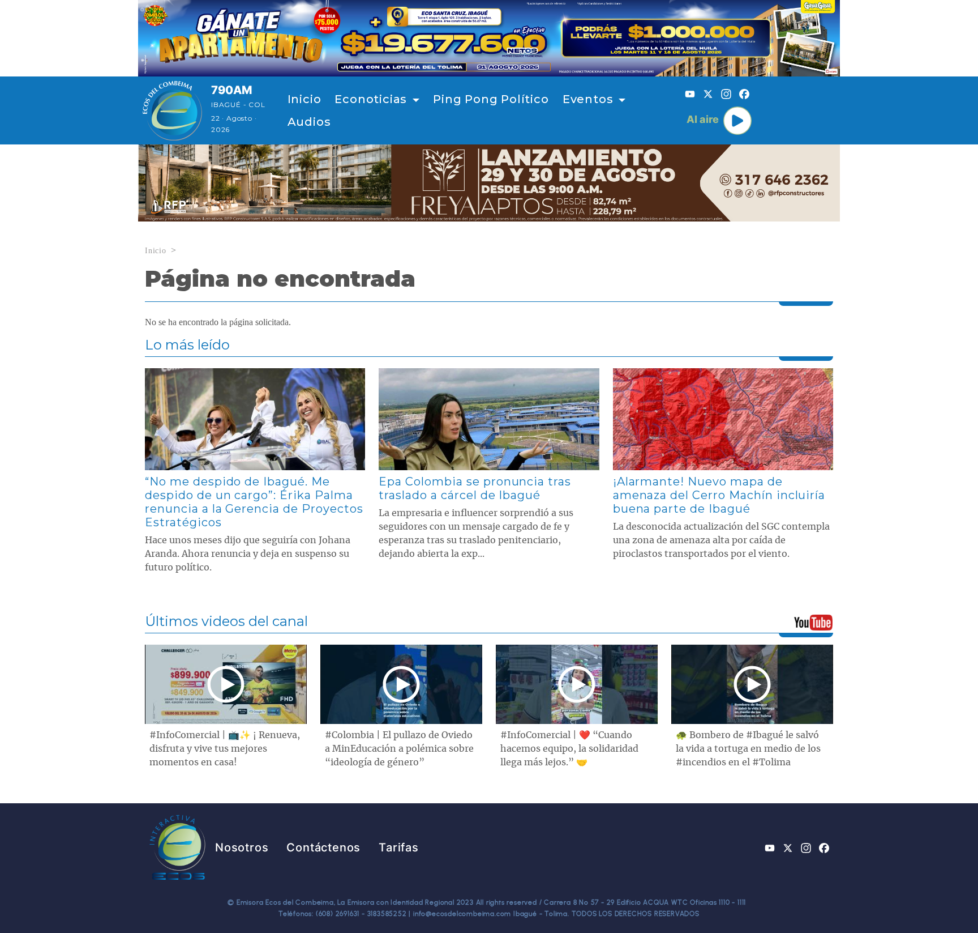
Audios (309, 122)
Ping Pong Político (490, 99)
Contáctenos (323, 847)
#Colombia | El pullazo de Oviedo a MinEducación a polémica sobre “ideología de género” (399, 749)
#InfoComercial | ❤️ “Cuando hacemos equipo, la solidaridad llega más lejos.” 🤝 (569, 749)
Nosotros (241, 847)
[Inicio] (172, 110)
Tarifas (399, 847)
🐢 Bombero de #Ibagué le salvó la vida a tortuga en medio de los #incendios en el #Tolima (748, 749)
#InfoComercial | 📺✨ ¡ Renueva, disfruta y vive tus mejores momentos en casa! (224, 749)
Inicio (304, 99)
